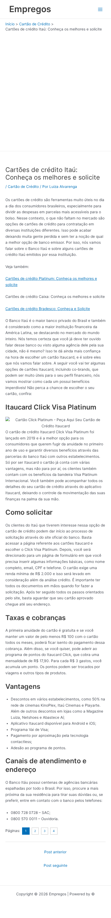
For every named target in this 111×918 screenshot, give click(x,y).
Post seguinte (55, 865)
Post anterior (55, 852)
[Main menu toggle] (100, 9)
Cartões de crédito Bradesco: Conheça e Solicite (47, 309)
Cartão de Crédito (23, 186)
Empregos (30, 9)
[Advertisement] (55, 90)
